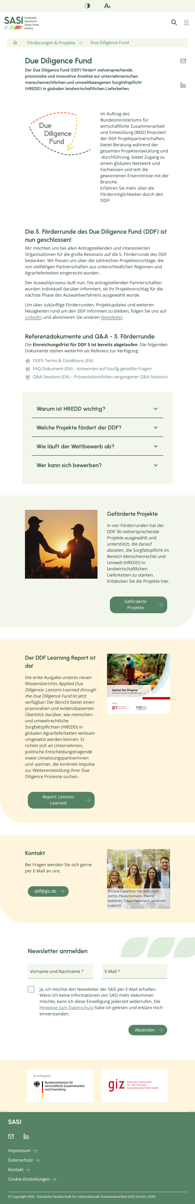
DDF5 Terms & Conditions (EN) (63, 361)
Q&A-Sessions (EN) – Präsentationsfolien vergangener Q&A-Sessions (100, 377)
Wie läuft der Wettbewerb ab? (75, 446)
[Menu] (186, 23)
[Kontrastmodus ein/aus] (88, 6)
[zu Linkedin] (183, 85)
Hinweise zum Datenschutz (66, 1008)
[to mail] (183, 61)
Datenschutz (20, 1160)
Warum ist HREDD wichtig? (70, 408)
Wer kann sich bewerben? (69, 465)
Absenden (145, 1030)
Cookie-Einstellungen (29, 1179)
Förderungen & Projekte (51, 43)
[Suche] (177, 22)
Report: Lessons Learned (58, 800)
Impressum (19, 1150)
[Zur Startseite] (15, 44)
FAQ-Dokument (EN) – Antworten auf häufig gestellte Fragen (92, 369)
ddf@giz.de (45, 891)
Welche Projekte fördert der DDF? (79, 427)
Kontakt (16, 1170)
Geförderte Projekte (135, 605)
